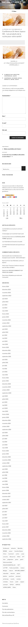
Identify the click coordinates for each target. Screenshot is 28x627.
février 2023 (5, 314)
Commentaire (6, 95)
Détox (18, 556)
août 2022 (5, 329)
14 (7, 212)
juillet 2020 (5, 399)
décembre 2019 (6, 420)
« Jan (7, 218)
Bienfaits (20, 548)
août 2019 (5, 432)
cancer (10, 551)
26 (24, 213)
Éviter (14, 587)
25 (20, 213)
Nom (4, 116)
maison (22, 568)
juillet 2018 (5, 472)
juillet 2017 (5, 508)
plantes (5, 576)
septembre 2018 (6, 466)
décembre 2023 (6, 289)
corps (22, 554)
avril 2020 (5, 408)
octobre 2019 (5, 426)
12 (24, 210)
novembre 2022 (6, 320)
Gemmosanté (5, 256)
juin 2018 (4, 475)
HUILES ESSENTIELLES (9, 565)
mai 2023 (4, 307)
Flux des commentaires (8, 612)
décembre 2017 (6, 493)
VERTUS (17, 584)
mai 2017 (4, 514)
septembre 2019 (6, 429)
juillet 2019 (5, 435)
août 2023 (5, 298)
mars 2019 (5, 447)
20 (4, 213)
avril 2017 (4, 517)
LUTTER (5, 568)
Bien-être (16, 74)
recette (12, 579)
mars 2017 (5, 521)
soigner (22, 581)
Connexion (5, 606)
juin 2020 (4, 402)
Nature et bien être (14, 2)
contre (17, 554)
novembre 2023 (6, 292)
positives (11, 576)
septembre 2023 (6, 295)
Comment (11, 554)
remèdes (5, 581)
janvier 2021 (5, 381)
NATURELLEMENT (20, 570)
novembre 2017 (6, 496)
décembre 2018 (6, 457)
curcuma (5, 556)
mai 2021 (4, 368)
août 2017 (4, 505)
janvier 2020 (5, 417)
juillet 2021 (5, 362)
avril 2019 (4, 444)
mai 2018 (4, 478)
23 (14, 213)
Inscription (5, 603)
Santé (15, 76)
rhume (11, 581)
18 (20, 212)
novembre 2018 (6, 460)
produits (7, 79)
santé (17, 79)
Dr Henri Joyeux (17, 78)
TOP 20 (12, 584)
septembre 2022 (6, 326)
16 (14, 212)
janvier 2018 (5, 490)
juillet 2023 (5, 301)
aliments (13, 548)
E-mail (4, 123)
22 (10, 213)
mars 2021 (5, 374)
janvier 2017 (5, 527)
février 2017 (5, 524)
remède (18, 579)
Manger (5, 570)
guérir (21, 559)
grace (16, 559)
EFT (23, 556)
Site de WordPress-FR (8, 615)
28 (7, 215)
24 (17, 213)
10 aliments (6, 548)
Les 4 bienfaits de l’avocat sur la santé (12, 241)
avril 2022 (4, 341)
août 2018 (5, 469)
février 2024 (5, 286)
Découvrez (12, 556)
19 (24, 212)
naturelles (5, 573)
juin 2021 (4, 365)
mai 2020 (4, 405)
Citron (4, 554)
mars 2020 (5, 411)
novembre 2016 (6, 533)
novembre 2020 (6, 387)
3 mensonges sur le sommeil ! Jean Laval (13, 233)
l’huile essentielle (14, 568)
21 (7, 213)
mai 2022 (4, 338)
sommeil (5, 584)
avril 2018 (4, 481)
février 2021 (5, 378)
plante (18, 573)
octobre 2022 (5, 323)
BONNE (5, 551)
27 (4, 215)
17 (17, 212)
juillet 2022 (5, 332)
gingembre (10, 559)
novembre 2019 (6, 423)
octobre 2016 (5, 536)
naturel (11, 570)
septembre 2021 (6, 356)
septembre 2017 (6, 502)
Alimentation (8, 74)
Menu (14, 11)
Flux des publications (7, 609)
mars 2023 (5, 311)
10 (17, 210)
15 (10, 212)
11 (20, 210)
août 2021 (4, 359)
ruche (12, 79)
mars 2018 (5, 484)
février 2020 (5, 414)
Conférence (8, 78)
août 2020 (5, 396)
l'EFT (18, 565)
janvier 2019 (5, 454)
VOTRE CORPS (7, 587)
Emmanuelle (18, 29)
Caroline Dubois (18, 551)
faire (4, 559)
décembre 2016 (6, 530)
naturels (12, 573)
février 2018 (5, 487)
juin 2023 (4, 304)
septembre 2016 (6, 539)
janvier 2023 (5, 317)
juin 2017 (4, 511)
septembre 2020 (6, 393)
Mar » (21, 218)
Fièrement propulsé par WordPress (10, 623)
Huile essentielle (7, 562)
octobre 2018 (5, 463)
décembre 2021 (6, 350)
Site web (4, 130)
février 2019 (5, 451)
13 (4, 212)
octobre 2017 (5, 499)
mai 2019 (4, 441)
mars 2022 (5, 344)
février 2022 (5, 347)
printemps (6, 579)
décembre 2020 (6, 384)
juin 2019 (4, 438)
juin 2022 (4, 335)
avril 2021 (4, 371)
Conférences (8, 76)
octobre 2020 (5, 390)
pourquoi (18, 576)
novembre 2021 (6, 353)
